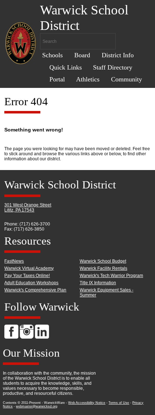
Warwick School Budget (103, 261)
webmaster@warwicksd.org (36, 406)
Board (82, 55)
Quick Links (65, 67)
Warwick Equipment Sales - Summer (106, 292)
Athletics (87, 79)
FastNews (14, 261)
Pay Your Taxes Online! (27, 275)
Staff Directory (112, 67)
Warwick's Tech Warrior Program (111, 275)
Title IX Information (98, 282)
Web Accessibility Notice (86, 403)
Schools (52, 55)
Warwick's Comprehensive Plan (35, 290)
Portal (57, 79)
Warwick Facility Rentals (103, 268)
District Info (118, 55)
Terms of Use (118, 403)
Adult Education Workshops (31, 282)
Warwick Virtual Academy (29, 268)
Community (126, 79)
